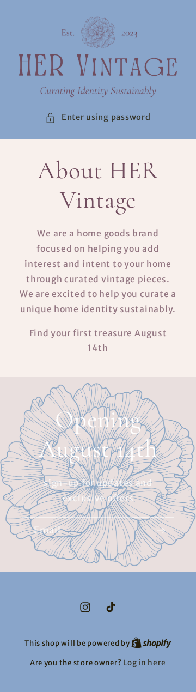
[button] (97, 118)
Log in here (144, 662)
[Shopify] (151, 643)
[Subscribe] (161, 530)
